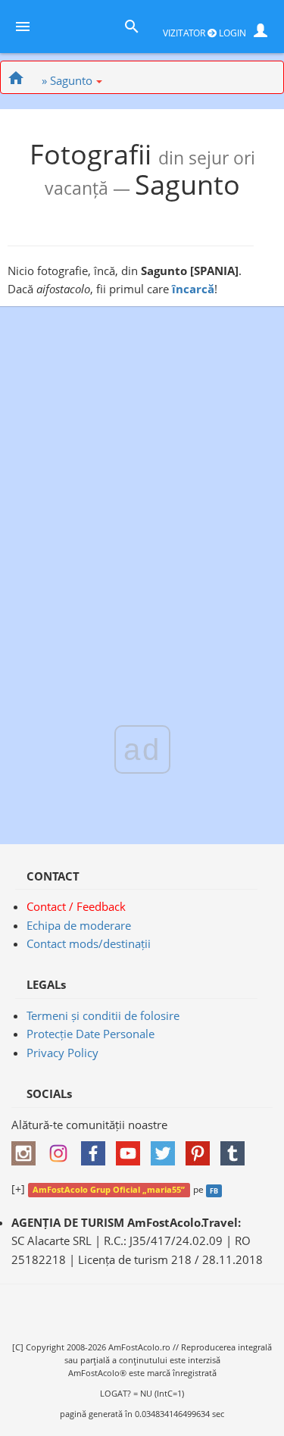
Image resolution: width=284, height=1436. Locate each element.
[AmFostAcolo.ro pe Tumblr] (236, 1148)
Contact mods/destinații (89, 943)
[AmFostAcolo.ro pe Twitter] (167, 1148)
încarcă (193, 288)
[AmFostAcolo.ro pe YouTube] (132, 1148)
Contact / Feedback (76, 906)
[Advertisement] (142, 486)
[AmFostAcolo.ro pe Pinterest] (201, 1148)
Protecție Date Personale (90, 1033)
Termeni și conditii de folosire (103, 1015)
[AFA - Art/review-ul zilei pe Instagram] (27, 1148)
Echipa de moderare (79, 925)
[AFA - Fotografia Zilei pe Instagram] (62, 1148)
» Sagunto (67, 80)
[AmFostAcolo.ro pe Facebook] (97, 1148)
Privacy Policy (62, 1052)
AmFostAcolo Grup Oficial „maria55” (109, 1189)
